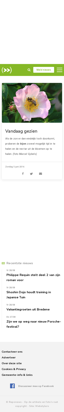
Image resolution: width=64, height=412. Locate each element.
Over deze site (12, 363)
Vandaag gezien (21, 131)
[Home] (6, 70)
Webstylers (42, 406)
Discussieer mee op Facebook (36, 386)
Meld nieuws (44, 69)
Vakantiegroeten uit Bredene (28, 309)
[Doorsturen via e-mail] (40, 171)
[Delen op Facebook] (23, 171)
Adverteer (9, 357)
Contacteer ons (12, 352)
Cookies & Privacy (14, 369)
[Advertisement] (32, 32)
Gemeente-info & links (17, 375)
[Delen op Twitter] (31, 171)
